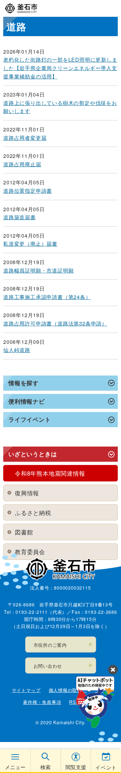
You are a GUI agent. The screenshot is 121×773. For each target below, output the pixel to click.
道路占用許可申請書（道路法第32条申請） (55, 323)
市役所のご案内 (50, 645)
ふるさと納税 (33, 512)
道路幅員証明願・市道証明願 (38, 270)
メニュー (15, 767)
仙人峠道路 (16, 350)
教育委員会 (30, 551)
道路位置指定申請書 (27, 190)
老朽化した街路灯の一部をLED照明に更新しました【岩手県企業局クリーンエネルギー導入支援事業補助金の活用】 (60, 68)
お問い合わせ (48, 666)
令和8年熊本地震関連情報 (50, 473)
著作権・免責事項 (42, 702)
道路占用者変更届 (24, 137)
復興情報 (27, 493)
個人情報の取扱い (68, 690)
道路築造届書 (19, 217)
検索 (45, 767)
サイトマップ (26, 690)
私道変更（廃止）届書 (30, 243)
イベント (106, 767)
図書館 (24, 532)
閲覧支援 (76, 767)
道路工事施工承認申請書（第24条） (47, 297)
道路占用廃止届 (22, 164)
